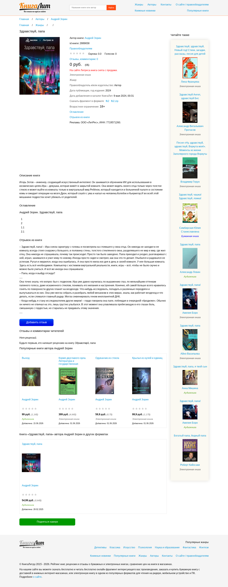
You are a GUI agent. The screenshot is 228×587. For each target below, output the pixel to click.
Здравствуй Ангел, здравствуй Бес (190, 96)
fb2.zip (114, 101)
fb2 (107, 101)
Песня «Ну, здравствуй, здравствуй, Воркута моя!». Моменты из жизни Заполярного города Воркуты (190, 148)
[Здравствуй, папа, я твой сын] (190, 377)
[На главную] (34, 8)
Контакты (166, 4)
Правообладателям (81, 48)
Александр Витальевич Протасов (190, 128)
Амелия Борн (190, 312)
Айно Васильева (190, 353)
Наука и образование (167, 547)
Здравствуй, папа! (190, 285)
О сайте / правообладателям (192, 4)
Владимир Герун (190, 181)
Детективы (100, 547)
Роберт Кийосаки (190, 465)
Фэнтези (204, 547)
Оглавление (77, 112)
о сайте (37, 577)
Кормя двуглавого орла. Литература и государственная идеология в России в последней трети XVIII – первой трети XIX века (72, 361)
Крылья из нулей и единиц (147, 358)
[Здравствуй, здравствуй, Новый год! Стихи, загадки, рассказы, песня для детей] (190, 67)
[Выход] (31, 381)
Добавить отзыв (36, 322)
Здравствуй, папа (32, 444)
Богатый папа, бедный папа (190, 435)
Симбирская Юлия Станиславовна (190, 230)
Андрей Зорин (93, 38)
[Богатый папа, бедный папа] (190, 450)
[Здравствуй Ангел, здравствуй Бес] (190, 112)
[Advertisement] (75, 149)
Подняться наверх (47, 521)
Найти (111, 8)
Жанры (139, 4)
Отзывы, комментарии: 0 (84, 59)
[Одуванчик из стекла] (104, 381)
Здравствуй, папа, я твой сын (190, 366)
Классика (115, 547)
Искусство (129, 547)
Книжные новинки (145, 10)
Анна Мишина (190, 388)
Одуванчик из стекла (107, 358)
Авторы (152, 4)
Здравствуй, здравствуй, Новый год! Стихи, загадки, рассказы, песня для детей (190, 50)
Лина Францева (190, 81)
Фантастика (189, 547)
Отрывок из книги (80, 117)
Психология (145, 547)
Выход (25, 358)
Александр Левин (190, 272)
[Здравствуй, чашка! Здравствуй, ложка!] (190, 213)
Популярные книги (198, 10)
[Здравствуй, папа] (31, 467)
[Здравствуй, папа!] (190, 299)
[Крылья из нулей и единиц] (141, 381)
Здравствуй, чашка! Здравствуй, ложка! (190, 196)
